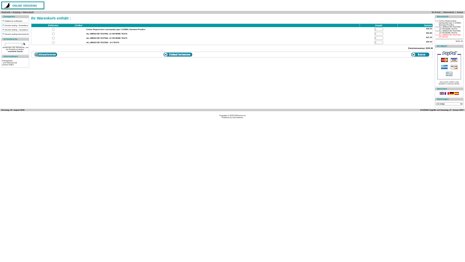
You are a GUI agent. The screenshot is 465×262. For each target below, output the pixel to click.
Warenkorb (28, 12)
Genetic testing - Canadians (16, 30)
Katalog (17, 12)
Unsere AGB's (8, 65)
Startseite (6, 12)
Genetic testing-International (16, 34)
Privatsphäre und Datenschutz (9, 62)
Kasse (460, 12)
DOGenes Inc (240, 115)
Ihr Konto (436, 12)
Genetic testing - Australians (16, 25)
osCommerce (237, 117)
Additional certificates (13, 21)
